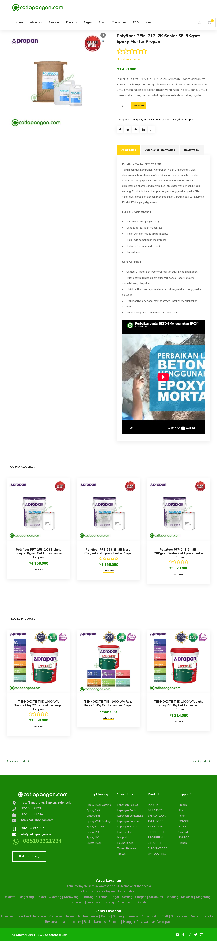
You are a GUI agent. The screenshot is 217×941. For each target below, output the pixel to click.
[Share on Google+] (151, 129)
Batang (108, 902)
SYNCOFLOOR (157, 816)
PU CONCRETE (157, 848)
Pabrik (105, 916)
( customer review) (129, 59)
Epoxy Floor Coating (99, 805)
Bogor (114, 897)
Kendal (142, 902)
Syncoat (183, 832)
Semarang (77, 902)
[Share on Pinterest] (135, 129)
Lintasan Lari (124, 832)
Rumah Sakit (150, 916)
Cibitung (87, 897)
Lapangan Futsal (127, 827)
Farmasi (132, 916)
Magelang (203, 897)
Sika (180, 810)
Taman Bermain (126, 848)
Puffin (181, 816)
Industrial (8, 916)
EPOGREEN (155, 837)
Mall (165, 916)
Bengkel (208, 916)
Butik (87, 922)
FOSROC (183, 837)
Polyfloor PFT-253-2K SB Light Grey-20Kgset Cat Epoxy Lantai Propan (38, 553)
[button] (103, 35)
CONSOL (183, 821)
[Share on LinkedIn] (143, 129)
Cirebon (102, 897)
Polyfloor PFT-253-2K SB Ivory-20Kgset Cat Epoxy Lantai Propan (108, 551)
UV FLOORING (157, 854)
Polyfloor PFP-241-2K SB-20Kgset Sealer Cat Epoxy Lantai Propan (178, 553)
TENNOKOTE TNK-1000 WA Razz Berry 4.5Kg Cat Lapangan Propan (108, 703)
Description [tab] (128, 150)
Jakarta (10, 897)
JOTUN (182, 827)
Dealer (195, 916)
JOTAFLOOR (155, 821)
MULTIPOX (155, 810)
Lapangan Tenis (126, 810)
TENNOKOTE (156, 832)
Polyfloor (178, 119)
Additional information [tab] (160, 150)
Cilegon (140, 897)
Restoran (51, 922)
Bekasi (41, 897)
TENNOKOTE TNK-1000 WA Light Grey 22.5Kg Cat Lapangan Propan (178, 705)
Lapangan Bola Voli (128, 821)
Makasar (187, 897)
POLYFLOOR (155, 805)
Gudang (118, 916)
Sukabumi (156, 897)
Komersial (56, 916)
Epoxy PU (93, 832)
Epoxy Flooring (153, 119)
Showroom (179, 916)
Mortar (167, 119)
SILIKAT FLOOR (157, 843)
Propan (189, 119)
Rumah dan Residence (82, 916)
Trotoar (121, 854)
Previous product (18, 761)
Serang (127, 897)
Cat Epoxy (137, 119)
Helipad (122, 837)
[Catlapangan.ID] (37, 7)
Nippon (182, 843)
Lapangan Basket (127, 805)
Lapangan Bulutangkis (130, 816)
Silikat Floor (94, 843)
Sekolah (114, 922)
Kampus (100, 922)
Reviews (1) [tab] (192, 150)
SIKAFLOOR (155, 827)
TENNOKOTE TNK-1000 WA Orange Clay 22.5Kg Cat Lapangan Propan (38, 705)
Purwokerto (126, 902)
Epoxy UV (93, 837)
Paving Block (125, 843)
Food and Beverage (31, 916)
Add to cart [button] (38, 569)
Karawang (71, 897)
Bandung (172, 897)
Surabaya (94, 902)
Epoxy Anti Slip (96, 827)
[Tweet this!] (127, 129)
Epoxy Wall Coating (99, 821)
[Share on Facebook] (120, 129)
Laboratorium (71, 922)
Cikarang (55, 897)
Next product (201, 761)
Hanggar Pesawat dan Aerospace (147, 922)
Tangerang (26, 897)
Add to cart (139, 106)
